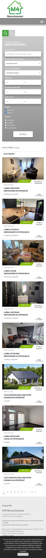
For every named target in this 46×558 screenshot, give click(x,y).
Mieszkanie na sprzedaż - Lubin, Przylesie (23, 177)
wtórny (9, 112)
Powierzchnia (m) (12, 87)
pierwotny (10, 110)
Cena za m (9, 97)
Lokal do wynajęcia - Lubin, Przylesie (23, 425)
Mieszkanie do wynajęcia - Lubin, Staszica (23, 219)
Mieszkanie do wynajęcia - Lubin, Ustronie (23, 343)
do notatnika (39, 195)
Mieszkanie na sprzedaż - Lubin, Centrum (23, 301)
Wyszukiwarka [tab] (5, 33)
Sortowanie (8, 154)
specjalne (10, 123)
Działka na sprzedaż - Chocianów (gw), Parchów (23, 384)
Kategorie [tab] (12, 33)
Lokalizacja (10, 49)
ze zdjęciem (11, 120)
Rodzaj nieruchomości (14, 59)
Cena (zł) (8, 78)
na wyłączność (12, 128)
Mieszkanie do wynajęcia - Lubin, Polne (23, 260)
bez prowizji (11, 125)
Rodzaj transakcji (13, 68)
